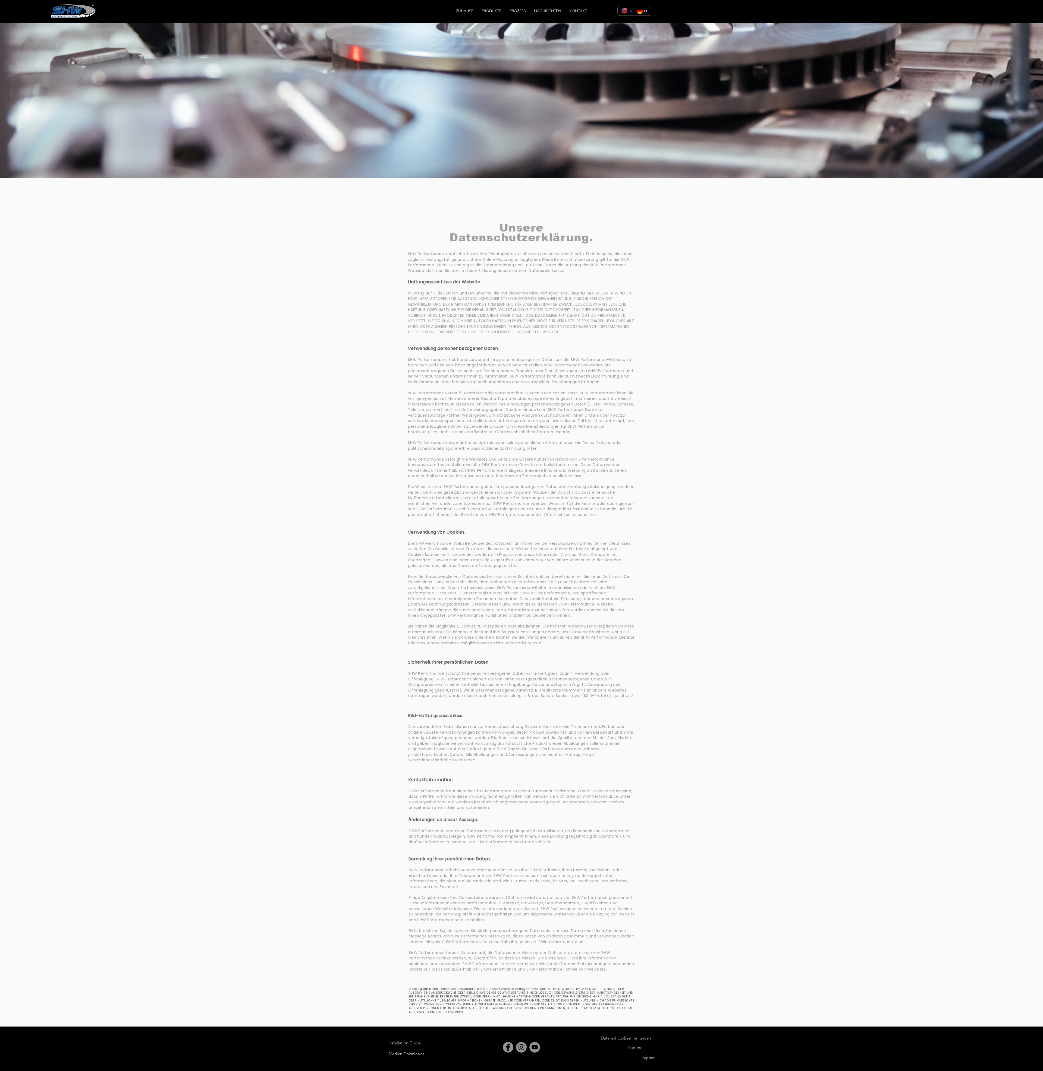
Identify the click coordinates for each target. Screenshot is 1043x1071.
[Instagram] (521, 1047)
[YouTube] (534, 1047)
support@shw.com (427, 802)
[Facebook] (508, 1047)
